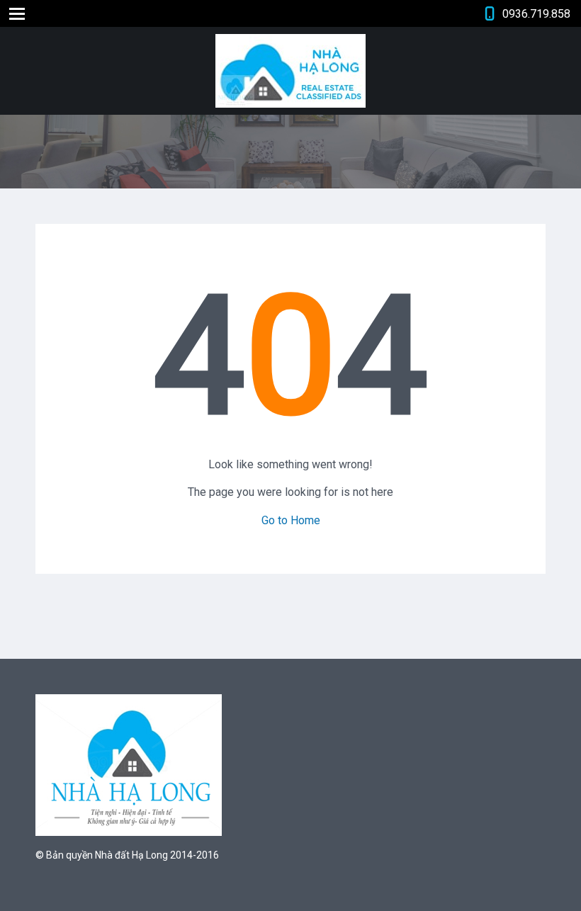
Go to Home (290, 520)
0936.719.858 (536, 14)
